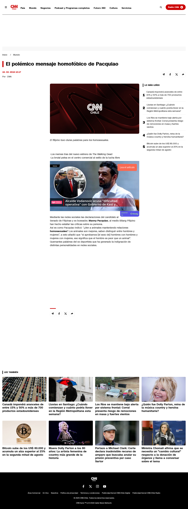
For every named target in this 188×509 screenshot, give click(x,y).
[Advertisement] (24, 251)
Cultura (114, 8)
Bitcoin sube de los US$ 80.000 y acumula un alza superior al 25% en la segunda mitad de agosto (165, 146)
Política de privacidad (69, 493)
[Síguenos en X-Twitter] (90, 486)
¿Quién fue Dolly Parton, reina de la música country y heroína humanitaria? (165, 135)
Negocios (46, 8)
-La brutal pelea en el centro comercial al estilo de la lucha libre (85, 157)
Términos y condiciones (90, 493)
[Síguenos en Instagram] (97, 486)
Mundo (32, 8)
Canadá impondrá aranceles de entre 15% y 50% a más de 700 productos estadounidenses (164, 94)
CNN (9, 76)
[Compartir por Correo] (163, 74)
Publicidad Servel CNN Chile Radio (146, 493)
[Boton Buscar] (160, 7)
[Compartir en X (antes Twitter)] (176, 74)
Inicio (4, 54)
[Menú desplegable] (5, 7)
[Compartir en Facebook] (170, 74)
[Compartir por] (183, 74)
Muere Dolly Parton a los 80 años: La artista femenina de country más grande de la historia (68, 453)
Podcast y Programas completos (72, 8)
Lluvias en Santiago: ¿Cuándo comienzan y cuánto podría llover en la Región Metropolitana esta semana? (165, 107)
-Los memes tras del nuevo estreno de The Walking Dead (81, 154)
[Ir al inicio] (14, 7)
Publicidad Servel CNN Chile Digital (116, 493)
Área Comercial (34, 493)
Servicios (126, 8)
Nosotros (54, 493)
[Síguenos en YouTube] (104, 486)
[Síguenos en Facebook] (83, 486)
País (23, 8)
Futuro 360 (99, 8)
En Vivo (46, 493)
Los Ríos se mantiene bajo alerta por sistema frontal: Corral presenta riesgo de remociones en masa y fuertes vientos (165, 122)
